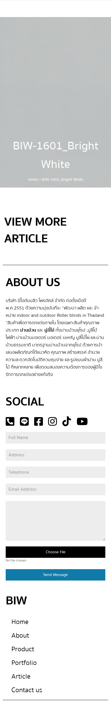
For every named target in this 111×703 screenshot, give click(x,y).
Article (20, 676)
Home (33, 179)
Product (22, 649)
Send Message (55, 575)
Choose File (55, 552)
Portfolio (24, 663)
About (20, 635)
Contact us (26, 690)
